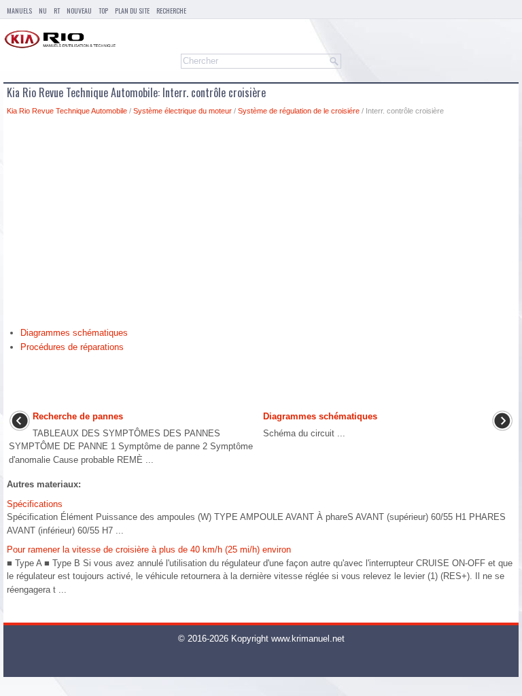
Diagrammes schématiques (74, 333)
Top (103, 10)
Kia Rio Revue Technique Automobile (67, 111)
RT (57, 10)
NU (43, 10)
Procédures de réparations (72, 347)
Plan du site (132, 10)
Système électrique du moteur (182, 111)
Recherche (171, 10)
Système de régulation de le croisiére (299, 111)
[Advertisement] (261, 225)
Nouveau (79, 10)
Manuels (19, 10)
